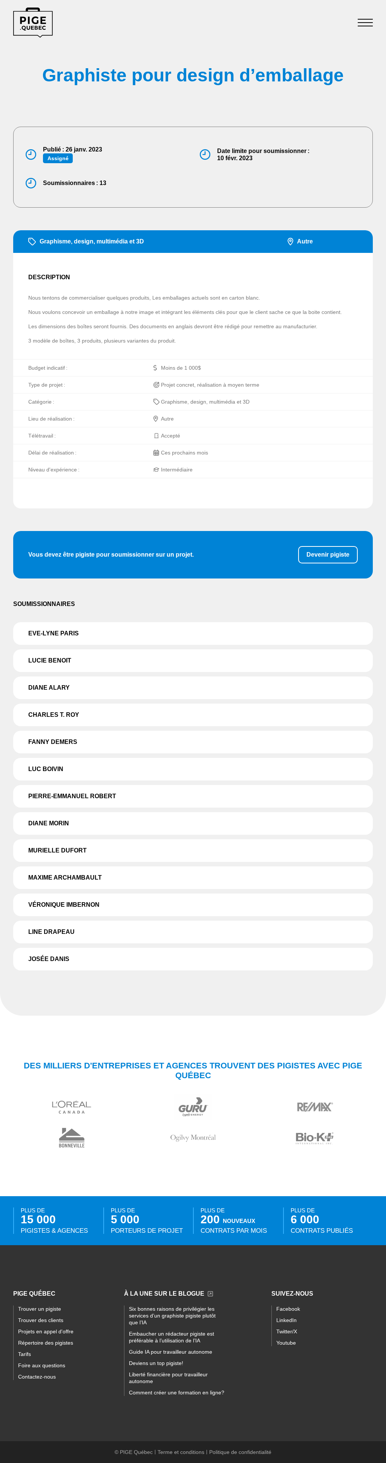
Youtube (286, 1343)
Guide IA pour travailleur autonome (170, 1352)
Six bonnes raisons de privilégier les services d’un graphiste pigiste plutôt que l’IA (172, 1315)
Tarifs (24, 1354)
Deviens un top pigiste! (156, 1363)
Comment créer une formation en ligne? (176, 1393)
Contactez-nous (37, 1377)
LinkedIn (286, 1320)
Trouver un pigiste (39, 1309)
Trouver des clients (40, 1320)
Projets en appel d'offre (46, 1331)
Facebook (288, 1309)
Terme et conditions (181, 1452)
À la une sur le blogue (164, 1293)
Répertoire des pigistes (45, 1343)
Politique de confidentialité (240, 1452)
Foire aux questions (41, 1365)
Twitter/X (286, 1331)
